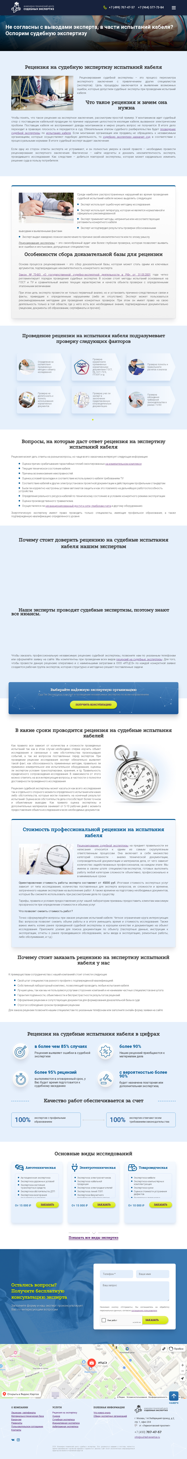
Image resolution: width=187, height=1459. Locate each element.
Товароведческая (153, 1168)
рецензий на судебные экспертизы (139, 659)
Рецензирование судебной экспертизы (102, 845)
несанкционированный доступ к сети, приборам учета (78, 505)
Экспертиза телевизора (147, 1197)
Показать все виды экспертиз (93, 1238)
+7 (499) (148, 1432)
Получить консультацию (93, 704)
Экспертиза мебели (144, 1177)
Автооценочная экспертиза (35, 1177)
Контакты (16, 1430)
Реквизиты (16, 1423)
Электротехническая (98, 1168)
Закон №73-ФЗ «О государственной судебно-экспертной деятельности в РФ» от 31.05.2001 (85, 274)
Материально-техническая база (27, 1416)
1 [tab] (93, 419)
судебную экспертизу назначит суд (126, 137)
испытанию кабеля (58, 133)
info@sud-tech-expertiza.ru (147, 1437)
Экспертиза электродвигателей (94, 1187)
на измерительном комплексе (123, 463)
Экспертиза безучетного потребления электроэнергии (93, 1196)
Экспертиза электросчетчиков (94, 1177)
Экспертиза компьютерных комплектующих (149, 1182)
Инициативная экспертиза (66, 1423)
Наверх (173, 1403)
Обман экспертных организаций (110, 1416)
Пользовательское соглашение (27, 1426)
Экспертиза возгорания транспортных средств (34, 1196)
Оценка (56, 1416)
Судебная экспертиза (63, 1419)
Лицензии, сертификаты (23, 1412)
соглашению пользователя (144, 1310)
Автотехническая (41, 1168)
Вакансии (16, 1419)
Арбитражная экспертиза (65, 1426)
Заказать (47, 1204)
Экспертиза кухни (143, 1187)
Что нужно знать (102, 1412)
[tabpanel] (38, 386)
